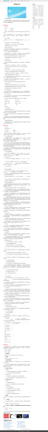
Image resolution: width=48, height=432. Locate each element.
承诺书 (33, 28)
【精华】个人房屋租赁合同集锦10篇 (8, 426)
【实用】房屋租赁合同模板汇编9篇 (9, 429)
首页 (6, 2)
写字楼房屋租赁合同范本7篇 (21, 421)
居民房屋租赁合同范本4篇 (7, 421)
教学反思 (34, 25)
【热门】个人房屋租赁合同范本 (21, 426)
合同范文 (9, 2)
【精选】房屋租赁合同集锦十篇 (21, 427)
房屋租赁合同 (12, 2)
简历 (38, 28)
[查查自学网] (6, 0)
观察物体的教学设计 (40, 19)
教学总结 (39, 25)
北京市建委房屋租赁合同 (7, 427)
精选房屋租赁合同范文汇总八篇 (26, 429)
